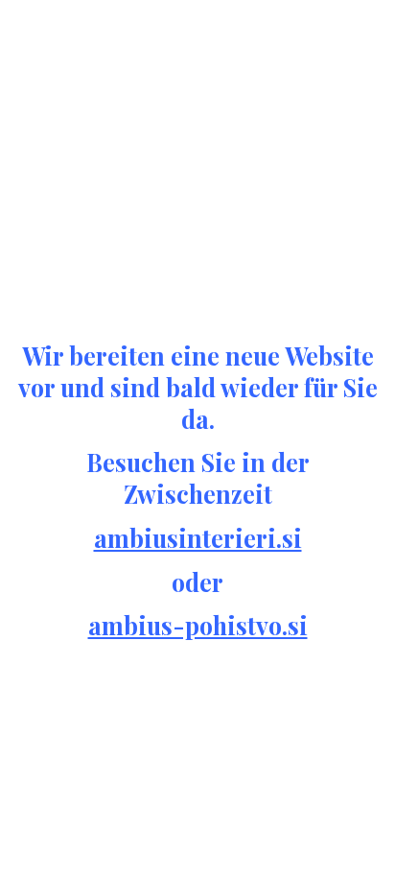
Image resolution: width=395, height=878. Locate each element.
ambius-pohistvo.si (198, 625)
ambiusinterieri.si (198, 538)
